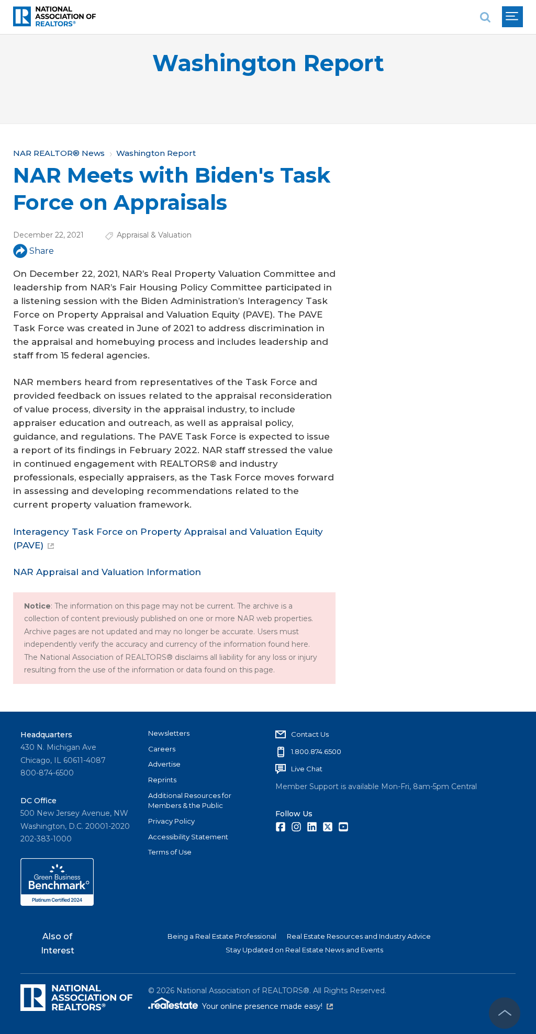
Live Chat (306, 769)
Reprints (162, 780)
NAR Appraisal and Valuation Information (107, 572)
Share (41, 251)
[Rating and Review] (57, 903)
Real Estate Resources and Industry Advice (359, 936)
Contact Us (310, 734)
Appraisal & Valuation (154, 235)
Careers (161, 749)
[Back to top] (504, 1013)
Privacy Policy (171, 821)
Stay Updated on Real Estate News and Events (304, 950)
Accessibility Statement (188, 837)
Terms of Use (170, 852)
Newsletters (168, 733)
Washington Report (268, 63)
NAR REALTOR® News (59, 153)
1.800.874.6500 (316, 751)
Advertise (164, 764)
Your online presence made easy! (267, 1006)
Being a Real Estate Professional (222, 936)
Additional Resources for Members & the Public (189, 800)
